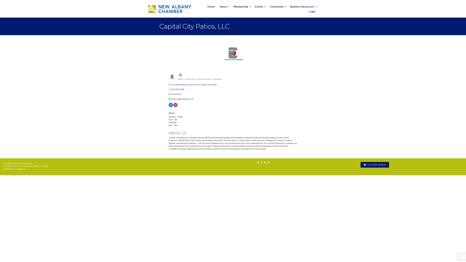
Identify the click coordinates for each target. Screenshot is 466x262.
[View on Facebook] (171, 106)
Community (276, 6)
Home (211, 6)
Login (312, 11)
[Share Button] (180, 75)
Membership (240, 6)
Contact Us (21, 169)
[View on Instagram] (175, 106)
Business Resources (302, 6)
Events (259, 6)
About (223, 6)
